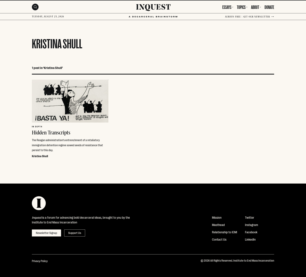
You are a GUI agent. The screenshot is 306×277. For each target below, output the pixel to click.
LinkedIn (250, 239)
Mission (217, 217)
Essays (226, 6)
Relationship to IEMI (224, 232)
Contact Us (219, 239)
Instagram (251, 224)
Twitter (249, 217)
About (255, 6)
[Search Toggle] (35, 7)
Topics (241, 6)
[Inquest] (153, 8)
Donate (269, 6)
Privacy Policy (40, 261)
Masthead (218, 224)
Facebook (251, 232)
